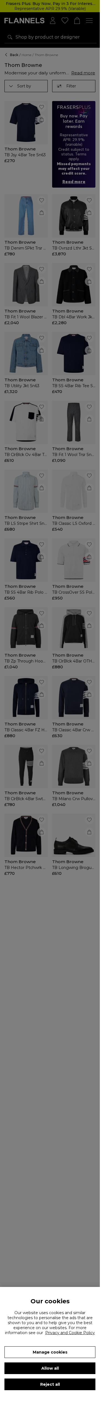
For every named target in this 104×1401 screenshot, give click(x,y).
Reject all (50, 1384)
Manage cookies (50, 1352)
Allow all (50, 1368)
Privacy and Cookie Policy (70, 1332)
